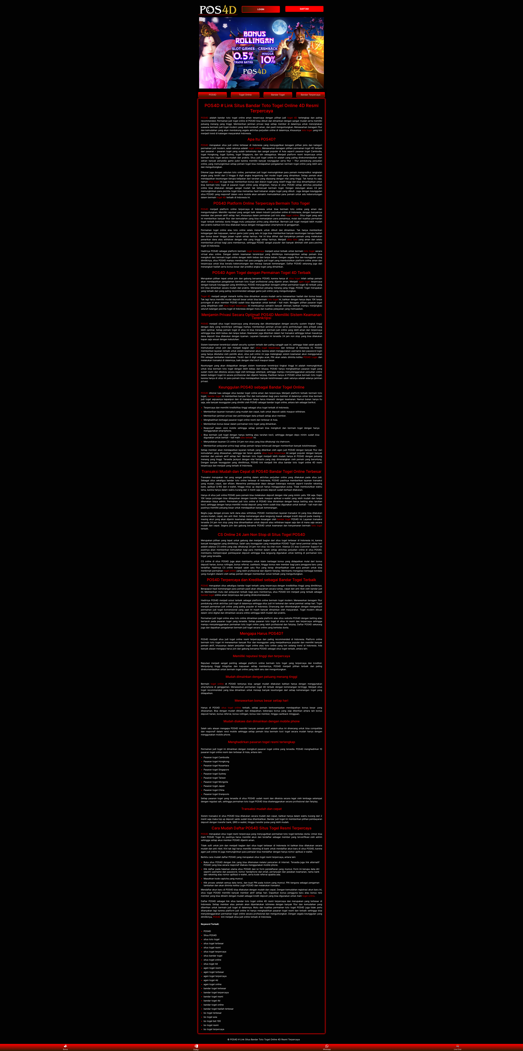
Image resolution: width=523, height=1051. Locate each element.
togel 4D (292, 117)
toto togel (307, 130)
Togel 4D (205, 296)
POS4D (204, 117)
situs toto (292, 239)
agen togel (304, 281)
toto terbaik (247, 437)
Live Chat (457, 1049)
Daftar (196, 1049)
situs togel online (231, 707)
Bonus (65, 1049)
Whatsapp (327, 1049)
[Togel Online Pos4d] (218, 13)
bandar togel (214, 396)
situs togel (213, 181)
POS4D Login (310, 357)
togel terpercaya (255, 251)
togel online (255, 148)
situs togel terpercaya (235, 305)
